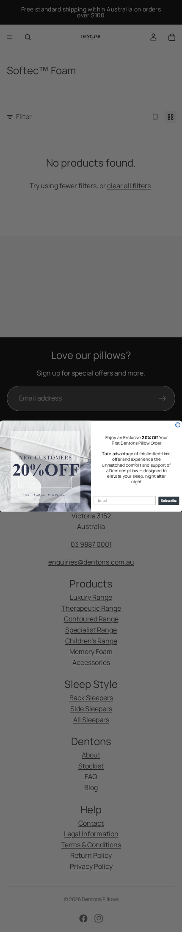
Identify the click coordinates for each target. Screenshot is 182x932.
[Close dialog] (178, 424)
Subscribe (169, 501)
